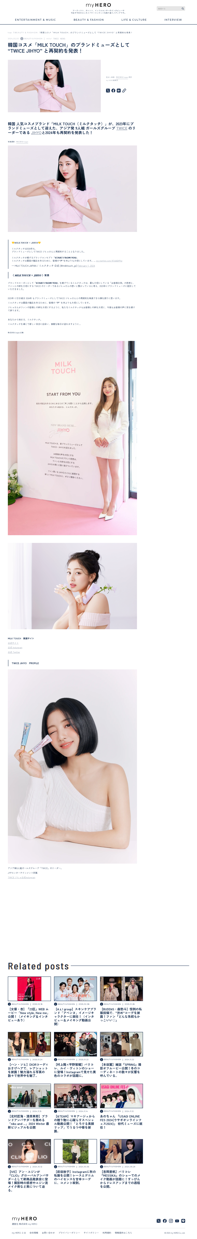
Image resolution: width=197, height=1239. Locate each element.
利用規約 (107, 1232)
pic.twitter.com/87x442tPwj (109, 260)
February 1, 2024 (86, 265)
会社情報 (34, 1232)
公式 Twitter (14, 652)
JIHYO (36, 132)
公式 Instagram (15, 647)
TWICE (121, 128)
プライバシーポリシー (69, 1232)
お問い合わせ (48, 1232)
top (10, 32)
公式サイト (13, 643)
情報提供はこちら (123, 1232)
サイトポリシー (91, 1232)
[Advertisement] (72, 914)
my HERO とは (19, 1232)
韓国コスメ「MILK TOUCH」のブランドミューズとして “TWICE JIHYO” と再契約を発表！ (86, 32)
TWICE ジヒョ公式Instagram (21, 877)
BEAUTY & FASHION (26, 32)
